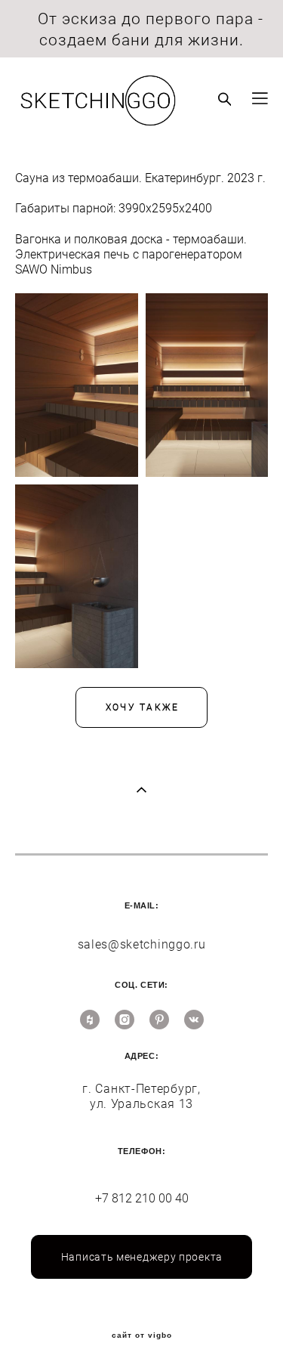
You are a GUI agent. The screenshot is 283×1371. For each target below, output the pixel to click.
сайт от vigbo (142, 1335)
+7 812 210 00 (135, 1198)
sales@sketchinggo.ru (142, 944)
